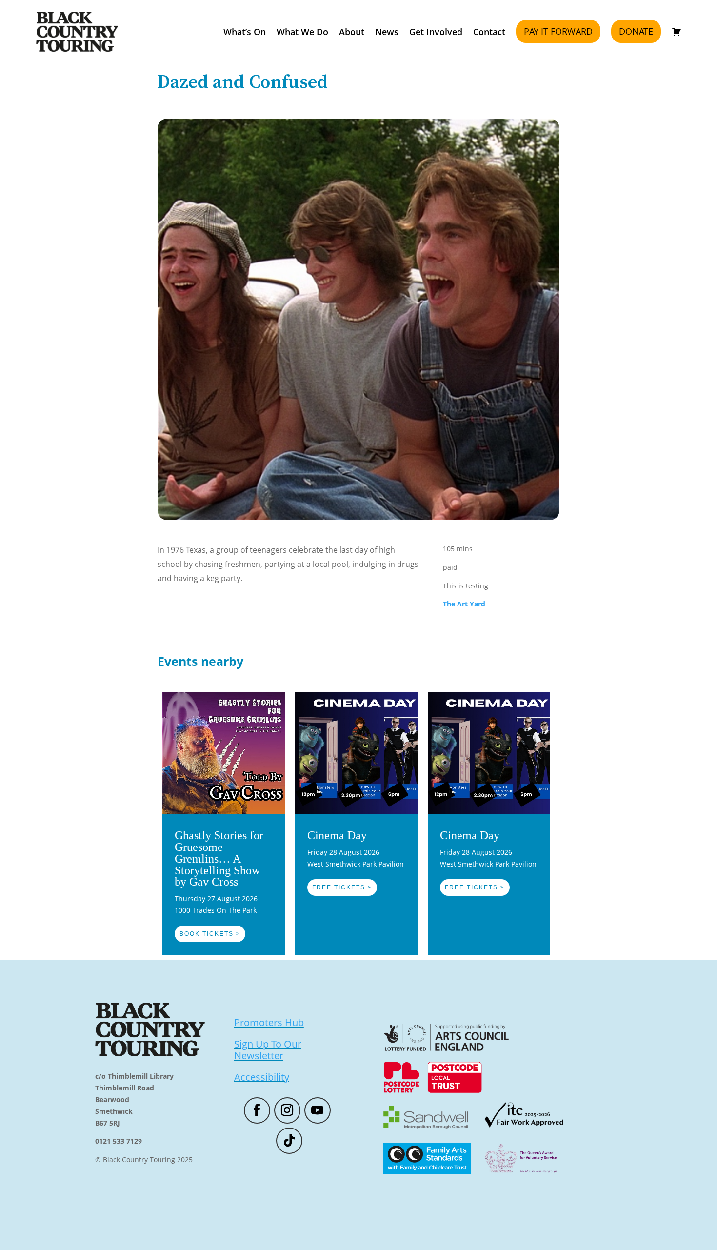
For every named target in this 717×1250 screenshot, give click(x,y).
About (351, 32)
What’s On (244, 32)
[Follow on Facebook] (257, 1110)
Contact (489, 32)
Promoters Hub (269, 1022)
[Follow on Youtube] (317, 1110)
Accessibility (261, 1077)
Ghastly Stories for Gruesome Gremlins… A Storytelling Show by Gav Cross (219, 858)
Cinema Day (337, 835)
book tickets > (209, 933)
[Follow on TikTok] (289, 1141)
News (386, 32)
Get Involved (435, 32)
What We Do (302, 32)
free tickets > (342, 887)
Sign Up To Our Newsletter (267, 1049)
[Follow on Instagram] (287, 1110)
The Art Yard (464, 603)
